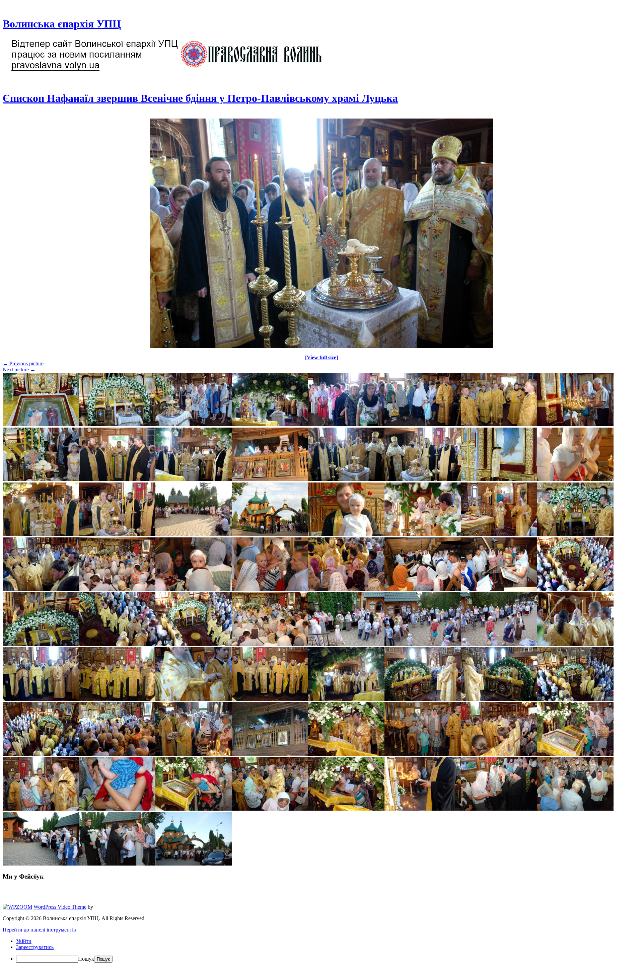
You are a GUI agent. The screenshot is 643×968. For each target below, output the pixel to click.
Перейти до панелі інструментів (39, 930)
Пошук (86, 959)
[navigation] (321, 950)
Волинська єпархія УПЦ (62, 24)
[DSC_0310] (321, 346)
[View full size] (321, 357)
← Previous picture (23, 363)
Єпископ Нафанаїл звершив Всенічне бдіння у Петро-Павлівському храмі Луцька (200, 98)
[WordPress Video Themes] (17, 907)
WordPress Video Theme (59, 907)
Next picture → (19, 369)
